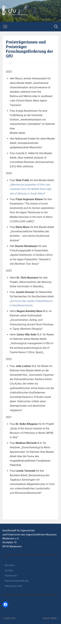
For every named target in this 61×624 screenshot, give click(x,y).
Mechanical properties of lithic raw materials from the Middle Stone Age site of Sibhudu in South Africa (30, 189)
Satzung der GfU (13, 585)
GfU (13, 618)
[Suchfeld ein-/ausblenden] (56, 26)
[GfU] (14, 11)
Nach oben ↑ (51, 618)
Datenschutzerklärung (16, 580)
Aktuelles (10, 565)
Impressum (11, 575)
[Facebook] (5, 604)
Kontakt (9, 570)
